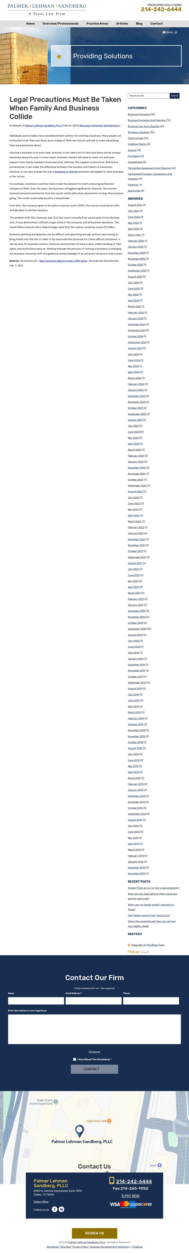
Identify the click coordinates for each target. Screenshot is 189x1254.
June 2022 (134, 503)
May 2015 (133, 766)
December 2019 (136, 664)
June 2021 (134, 575)
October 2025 (135, 264)
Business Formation (139, 114)
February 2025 (136, 312)
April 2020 (133, 652)
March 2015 (134, 778)
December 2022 (137, 467)
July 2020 (133, 641)
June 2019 (134, 700)
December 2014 (136, 796)
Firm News (133, 156)
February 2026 (136, 241)
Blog (139, 23)
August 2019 (135, 688)
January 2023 (136, 461)
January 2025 (136, 318)
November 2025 (136, 258)
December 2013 (136, 867)
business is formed (66, 171)
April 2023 (133, 443)
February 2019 (136, 718)
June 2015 (134, 760)
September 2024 (137, 342)
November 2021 (136, 545)
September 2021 (137, 557)
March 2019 (134, 712)
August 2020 (135, 635)
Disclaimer (94, 1051)
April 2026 (133, 229)
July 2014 (133, 826)
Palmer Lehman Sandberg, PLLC (43, 125)
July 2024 (133, 354)
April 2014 (133, 843)
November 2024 (137, 330)
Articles (122, 23)
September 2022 (137, 485)
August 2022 (135, 491)
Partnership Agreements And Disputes (149, 168)
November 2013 (136, 873)
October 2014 (135, 808)
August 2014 (135, 820)
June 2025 (134, 288)
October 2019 (135, 676)
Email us (171, 32)
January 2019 (135, 724)
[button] (186, 1232)
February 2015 (136, 784)
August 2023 (135, 420)
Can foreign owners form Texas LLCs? (149, 915)
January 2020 (136, 658)
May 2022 (133, 509)
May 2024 (133, 366)
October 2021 (135, 551)
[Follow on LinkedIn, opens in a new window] (61, 1209)
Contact (156, 23)
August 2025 (135, 276)
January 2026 (136, 246)
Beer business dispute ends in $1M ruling (63, 260)
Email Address (74, 993)
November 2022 (137, 473)
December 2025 (136, 253)
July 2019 (133, 694)
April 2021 (133, 587)
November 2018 (136, 736)
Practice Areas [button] (97, 23)
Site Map (66, 1246)
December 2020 (137, 611)
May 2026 (133, 223)
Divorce (132, 150)
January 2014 (135, 861)
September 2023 (137, 414)
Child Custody (136, 138)
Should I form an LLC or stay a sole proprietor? (153, 888)
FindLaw (137, 1246)
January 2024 (136, 390)
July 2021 (133, 569)
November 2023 (136, 402)
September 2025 (137, 270)
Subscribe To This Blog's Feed (148, 945)
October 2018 (135, 742)
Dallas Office (41, 1201)
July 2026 (133, 211)
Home (30, 23)
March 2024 (134, 378)
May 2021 (133, 581)
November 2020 (137, 617)
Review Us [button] (94, 1233)
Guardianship (135, 162)
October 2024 (135, 336)
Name (11, 993)
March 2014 (134, 849)
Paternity (133, 185)
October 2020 (135, 623)
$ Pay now (130, 1196)
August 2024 (135, 348)
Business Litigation (138, 132)
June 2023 (134, 431)
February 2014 (136, 855)
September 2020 (137, 629)
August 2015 (135, 748)
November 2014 (136, 802)
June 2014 (134, 831)
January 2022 (136, 533)
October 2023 (135, 408)
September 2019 (137, 682)
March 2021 (134, 593)
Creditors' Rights (137, 144)
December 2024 (137, 324)
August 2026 (135, 205)
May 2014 (133, 838)
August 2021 (135, 563)
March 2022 (134, 521)
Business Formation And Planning (99, 125)
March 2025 (134, 306)
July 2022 (133, 497)
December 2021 (136, 539)
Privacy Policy (80, 1246)
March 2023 (134, 449)
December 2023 (136, 396)
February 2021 (136, 599)
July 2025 (133, 282)
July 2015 (133, 754)
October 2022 (135, 479)
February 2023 (136, 455)
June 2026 (134, 217)
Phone (126, 993)
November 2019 (136, 670)
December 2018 (136, 730)
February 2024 (136, 384)
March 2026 (134, 235)
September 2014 (137, 814)
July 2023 (133, 426)
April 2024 (133, 372)
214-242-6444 (161, 9)
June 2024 (134, 360)
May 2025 (133, 294)
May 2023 (133, 438)
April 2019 (133, 706)
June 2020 (134, 646)
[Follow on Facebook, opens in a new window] (54, 1209)
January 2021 (135, 605)
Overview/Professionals (61, 23)
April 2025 (133, 300)
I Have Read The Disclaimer (94, 1059)
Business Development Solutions (109, 1246)
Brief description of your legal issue (27, 1010)
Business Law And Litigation (144, 126)
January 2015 (135, 790)
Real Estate (134, 190)
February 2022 (136, 527)
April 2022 (133, 515)
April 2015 (133, 772)
